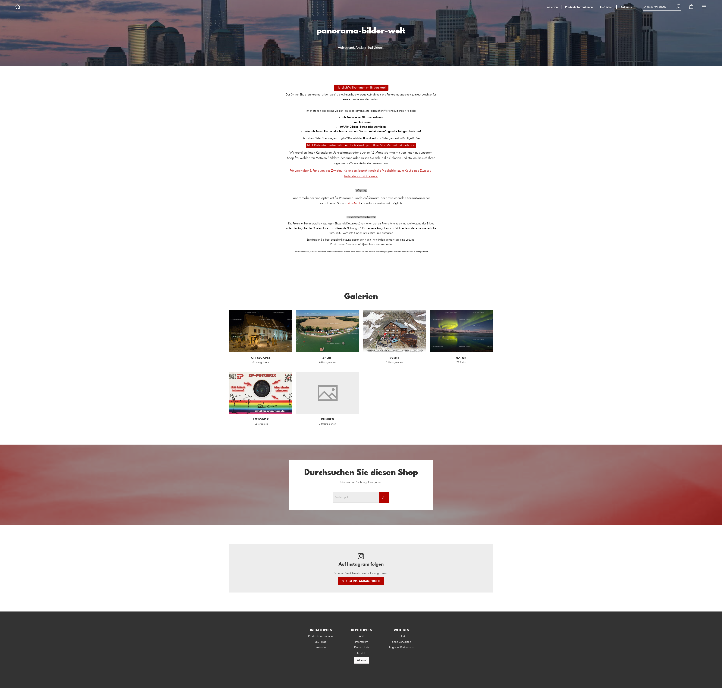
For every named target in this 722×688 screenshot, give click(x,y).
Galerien (552, 7)
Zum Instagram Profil (362, 581)
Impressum (361, 642)
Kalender (626, 7)
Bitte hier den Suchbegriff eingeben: (361, 482)
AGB (361, 636)
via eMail (353, 203)
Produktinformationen (579, 7)
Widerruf (361, 660)
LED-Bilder (606, 7)
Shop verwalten (401, 642)
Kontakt (361, 653)
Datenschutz (361, 647)
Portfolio (402, 636)
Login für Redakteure (401, 647)
